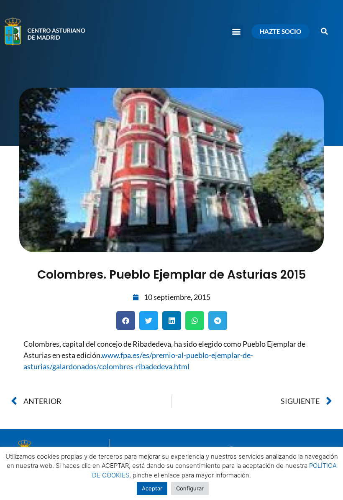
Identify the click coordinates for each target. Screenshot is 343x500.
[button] (236, 31)
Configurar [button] (190, 488)
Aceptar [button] (152, 488)
